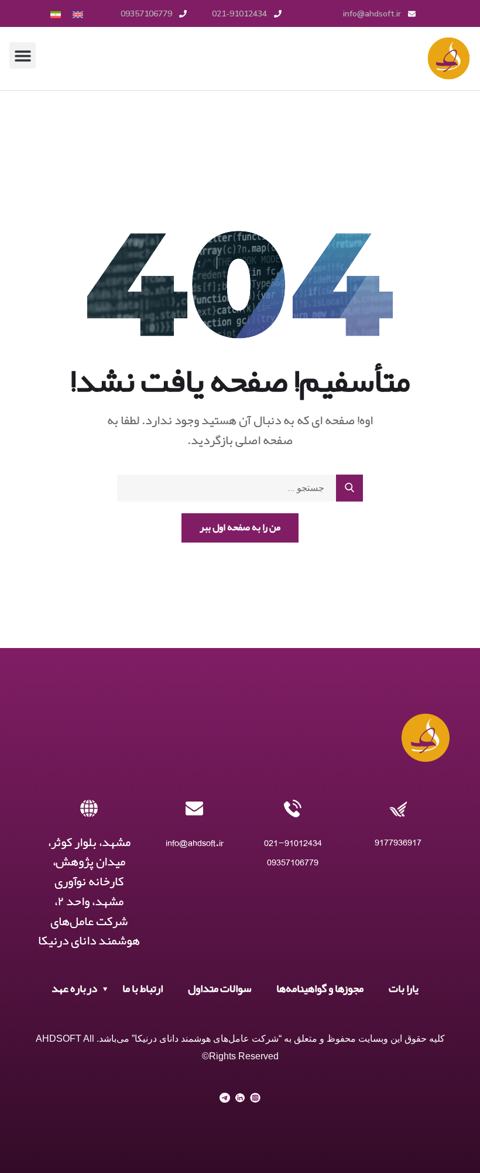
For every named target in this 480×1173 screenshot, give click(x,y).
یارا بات (404, 989)
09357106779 (292, 862)
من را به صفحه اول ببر (240, 528)
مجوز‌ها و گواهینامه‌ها (320, 989)
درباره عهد (74, 989)
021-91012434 (293, 843)
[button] (22, 55)
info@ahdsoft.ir (195, 843)
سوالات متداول (219, 989)
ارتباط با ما (142, 989)
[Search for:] (240, 488)
